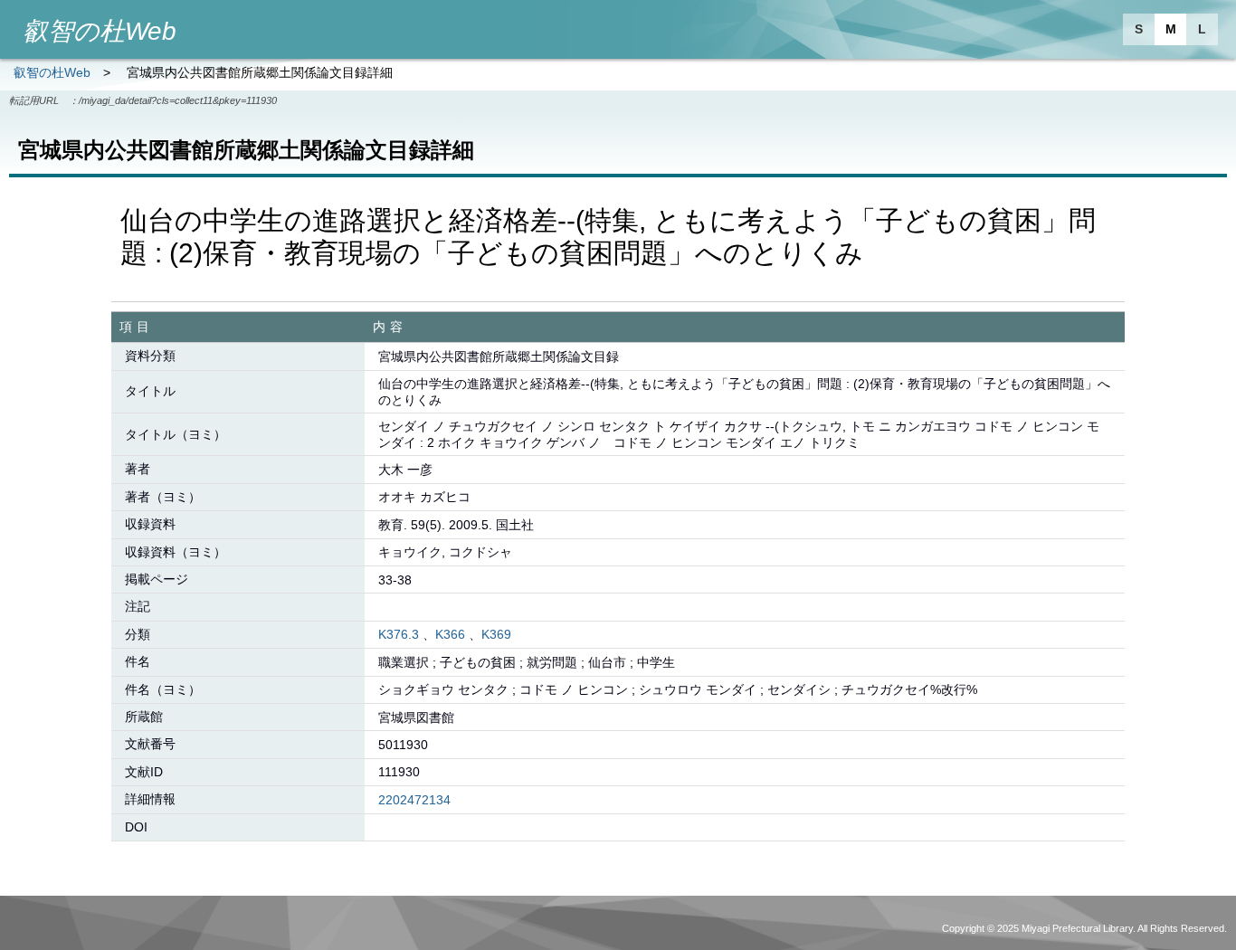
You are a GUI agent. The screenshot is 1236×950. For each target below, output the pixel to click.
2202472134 (414, 800)
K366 (450, 634)
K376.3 (398, 634)
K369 (496, 634)
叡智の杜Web (52, 72)
